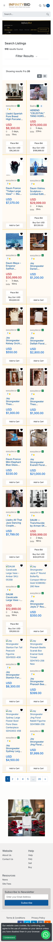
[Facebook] (21, 923)
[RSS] (47, 923)
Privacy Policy (38, 918)
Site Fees (6, 884)
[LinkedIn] (34, 923)
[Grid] (39, 76)
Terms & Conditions (15, 918)
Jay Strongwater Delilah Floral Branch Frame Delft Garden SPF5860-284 (38, 344)
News (5, 879)
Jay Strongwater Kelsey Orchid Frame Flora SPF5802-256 (13, 343)
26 (39, 778)
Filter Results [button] (25, 56)
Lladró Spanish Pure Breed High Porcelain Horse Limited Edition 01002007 (14, 120)
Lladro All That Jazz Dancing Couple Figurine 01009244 (14, 525)
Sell (30, 863)
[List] (44, 76)
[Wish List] (21, 84)
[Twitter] (27, 923)
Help (30, 855)
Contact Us (7, 859)
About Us (6, 855)
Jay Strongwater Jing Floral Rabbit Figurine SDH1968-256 (38, 744)
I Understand (9, 937)
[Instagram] (41, 923)
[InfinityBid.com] (20, 5)
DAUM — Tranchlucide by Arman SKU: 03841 (38, 524)
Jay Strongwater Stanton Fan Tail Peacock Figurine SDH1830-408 (14, 679)
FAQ (30, 859)
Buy (30, 867)
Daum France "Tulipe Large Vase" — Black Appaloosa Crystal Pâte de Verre (14, 195)
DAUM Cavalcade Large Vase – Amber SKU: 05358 (13, 600)
